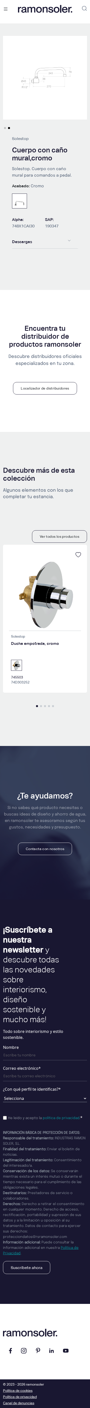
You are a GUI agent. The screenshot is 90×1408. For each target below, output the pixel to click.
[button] (5, 128)
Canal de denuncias (18, 1403)
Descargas (22, 241)
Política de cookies (17, 1391)
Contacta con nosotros (45, 849)
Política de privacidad (20, 1397)
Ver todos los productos (59, 536)
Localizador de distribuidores (45, 388)
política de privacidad (61, 1118)
